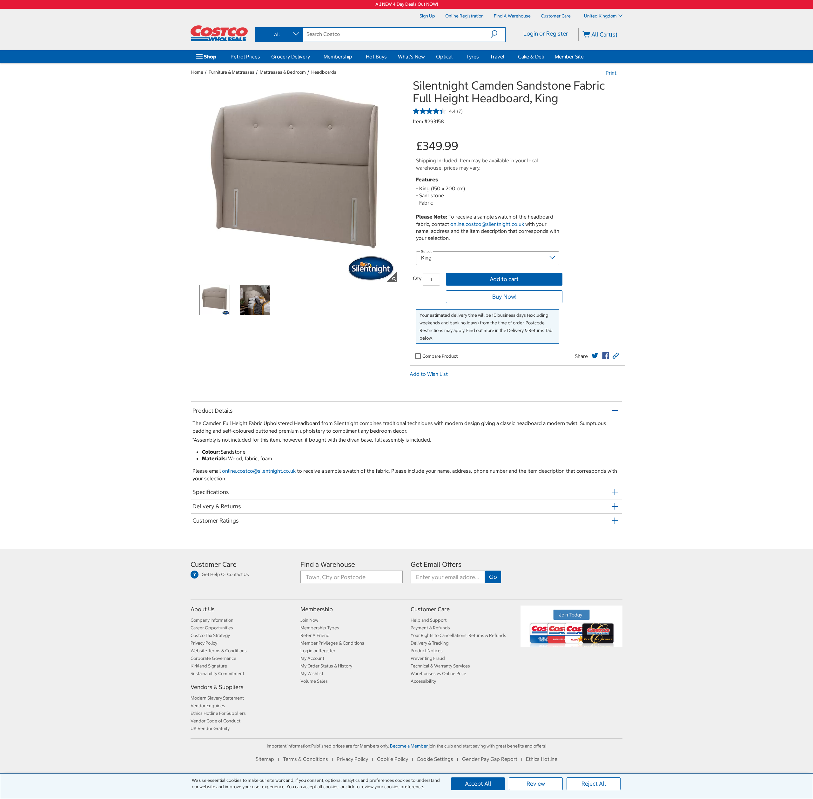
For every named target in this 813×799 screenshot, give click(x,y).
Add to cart (504, 279)
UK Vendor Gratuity (210, 728)
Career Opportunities (212, 628)
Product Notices (427, 650)
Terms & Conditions (305, 759)
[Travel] (505, 56)
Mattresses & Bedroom (283, 72)
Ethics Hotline (541, 759)
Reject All (593, 783)
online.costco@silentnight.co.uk (487, 224)
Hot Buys (376, 56)
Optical (444, 56)
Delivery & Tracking (429, 643)
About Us (203, 609)
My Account (312, 658)
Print (611, 73)
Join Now (309, 620)
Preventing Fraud (428, 658)
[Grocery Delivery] (311, 56)
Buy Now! (504, 296)
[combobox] (279, 34)
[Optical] (454, 56)
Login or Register (545, 33)
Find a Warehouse (327, 564)
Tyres (472, 56)
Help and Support (429, 620)
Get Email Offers (436, 564)
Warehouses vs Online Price (438, 673)
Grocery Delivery (290, 56)
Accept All (478, 783)
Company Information (212, 620)
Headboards (323, 72)
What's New (411, 56)
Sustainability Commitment (217, 673)
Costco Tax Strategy (210, 635)
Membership (338, 56)
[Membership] (353, 56)
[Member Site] (585, 56)
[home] (219, 33)
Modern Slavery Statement (217, 698)
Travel (497, 56)
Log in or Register (317, 650)
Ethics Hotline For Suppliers (218, 713)
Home (197, 72)
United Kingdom (600, 16)
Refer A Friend (315, 635)
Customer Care (214, 564)
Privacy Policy (204, 643)
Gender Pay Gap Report (489, 759)
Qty (417, 278)
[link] (595, 356)
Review (536, 783)
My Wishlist (311, 673)
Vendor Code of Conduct (215, 721)
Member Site (569, 56)
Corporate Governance (213, 658)
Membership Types (319, 628)
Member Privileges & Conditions (332, 643)
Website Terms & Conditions (219, 650)
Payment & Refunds (430, 628)
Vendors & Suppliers (217, 687)
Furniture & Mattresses (231, 72)
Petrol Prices (245, 56)
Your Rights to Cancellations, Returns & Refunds (458, 635)
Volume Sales (314, 681)
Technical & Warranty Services (440, 666)
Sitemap (265, 759)
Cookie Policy (392, 759)
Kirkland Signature (209, 666)
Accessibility (423, 681)
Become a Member (409, 746)
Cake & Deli (531, 56)
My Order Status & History (326, 666)
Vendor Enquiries (208, 705)
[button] (498, 34)
